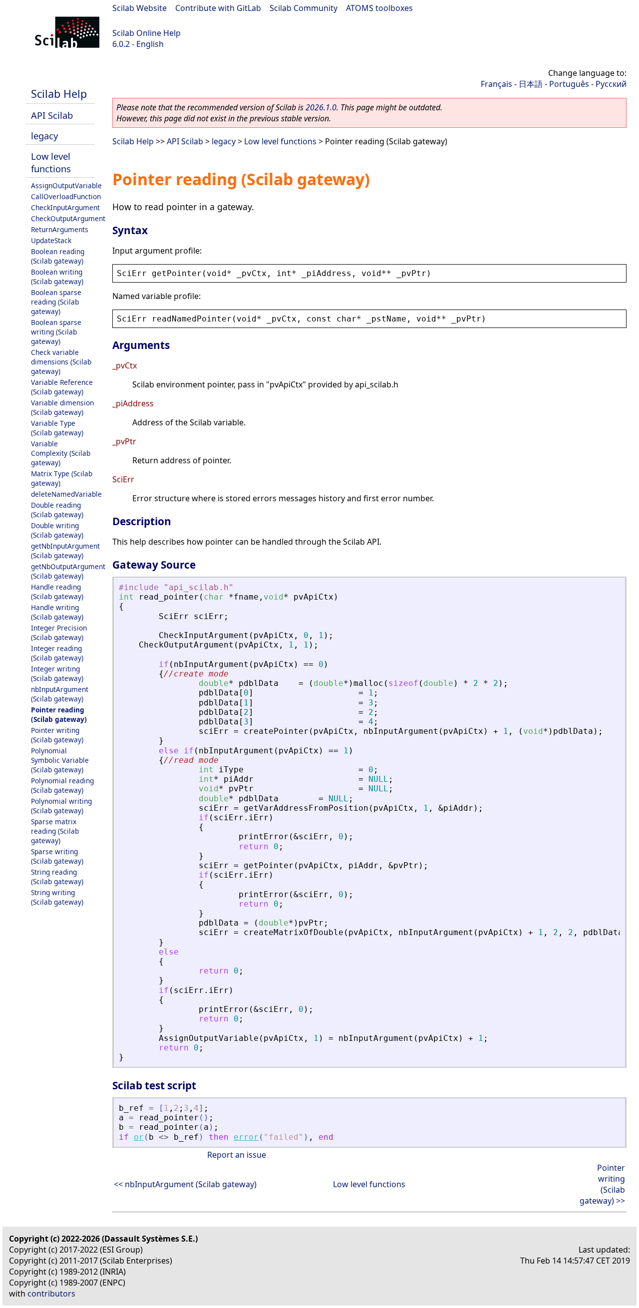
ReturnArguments (59, 229)
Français (496, 83)
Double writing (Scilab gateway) (57, 530)
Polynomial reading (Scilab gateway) (62, 785)
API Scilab (52, 115)
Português (569, 83)
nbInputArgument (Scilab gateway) (59, 693)
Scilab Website (139, 7)
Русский (611, 83)
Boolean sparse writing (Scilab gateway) (56, 332)
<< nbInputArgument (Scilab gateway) (185, 1184)
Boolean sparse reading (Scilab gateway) (56, 302)
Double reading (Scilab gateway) (57, 509)
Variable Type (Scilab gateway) (57, 427)
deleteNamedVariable (66, 494)
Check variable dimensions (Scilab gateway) (61, 361)
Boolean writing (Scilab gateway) (57, 276)
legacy (44, 135)
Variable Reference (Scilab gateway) (62, 386)
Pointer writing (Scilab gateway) (57, 734)
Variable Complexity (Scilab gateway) (60, 453)
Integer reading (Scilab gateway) (57, 653)
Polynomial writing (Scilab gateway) (61, 805)
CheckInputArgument (65, 207)
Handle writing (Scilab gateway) (57, 612)
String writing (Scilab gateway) (57, 897)
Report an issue (236, 1154)
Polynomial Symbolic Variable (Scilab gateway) (60, 760)
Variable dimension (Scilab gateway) (62, 407)
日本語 (531, 83)
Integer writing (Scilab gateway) (57, 673)
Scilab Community (303, 7)
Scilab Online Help (146, 32)
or (139, 1137)
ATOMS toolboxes (379, 7)
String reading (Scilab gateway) (57, 876)
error (246, 1137)
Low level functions (51, 162)
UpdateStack (51, 240)
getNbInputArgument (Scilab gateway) (65, 550)
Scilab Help (59, 93)
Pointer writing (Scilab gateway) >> (602, 1184)
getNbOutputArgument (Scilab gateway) (68, 571)
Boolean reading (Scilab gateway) (57, 256)
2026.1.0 (321, 107)
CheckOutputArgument (68, 218)
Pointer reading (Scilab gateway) (59, 714)
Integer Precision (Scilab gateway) (59, 632)
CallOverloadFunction (66, 196)
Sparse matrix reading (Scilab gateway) (55, 831)
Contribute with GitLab (218, 7)
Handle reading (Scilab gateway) (57, 591)
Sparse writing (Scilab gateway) (57, 856)
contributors (51, 1293)
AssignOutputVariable (66, 185)
